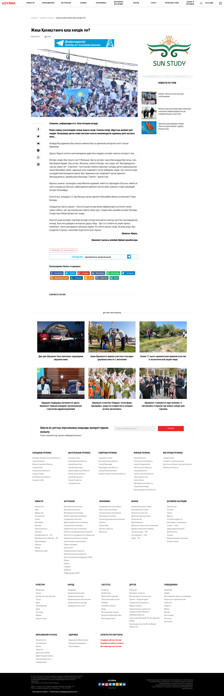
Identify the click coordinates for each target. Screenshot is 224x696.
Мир (36, 510)
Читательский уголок (110, 600)
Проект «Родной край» (139, 600)
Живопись (40, 590)
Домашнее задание (109, 596)
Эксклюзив (168, 615)
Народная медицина (77, 643)
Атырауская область (41, 471)
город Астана (74, 458)
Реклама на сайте (40, 692)
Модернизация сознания (177, 538)
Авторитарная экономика (110, 513)
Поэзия (170, 510)
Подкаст (167, 606)
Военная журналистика (111, 615)
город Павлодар (105, 464)
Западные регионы (41, 453)
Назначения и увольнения (75, 542)
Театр (38, 600)
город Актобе (38, 480)
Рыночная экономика (108, 510)
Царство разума (43, 653)
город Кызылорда (141, 487)
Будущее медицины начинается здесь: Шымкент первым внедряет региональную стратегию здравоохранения (61, 406)
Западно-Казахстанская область (46, 458)
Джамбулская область (143, 483)
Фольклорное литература (140, 596)
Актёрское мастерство (45, 596)
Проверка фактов (136, 615)
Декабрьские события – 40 (46, 538)
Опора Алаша (172, 542)
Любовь (104, 603)
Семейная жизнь (108, 606)
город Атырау (38, 474)
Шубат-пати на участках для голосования (171, 95)
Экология (168, 622)
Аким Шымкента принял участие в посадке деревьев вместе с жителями (111, 358)
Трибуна (67, 570)
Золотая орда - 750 (139, 532)
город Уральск (38, 461)
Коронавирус (74, 646)
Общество (39, 513)
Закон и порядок (190, 3)
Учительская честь (44, 659)
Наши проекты (41, 529)
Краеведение (137, 523)
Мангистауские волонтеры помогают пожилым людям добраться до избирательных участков (174, 111)
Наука (38, 646)
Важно (83, 3)
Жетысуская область (143, 468)
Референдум (56, 250)
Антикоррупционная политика (112, 519)
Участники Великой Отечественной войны (144, 619)
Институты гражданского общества (79, 535)
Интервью (39, 523)
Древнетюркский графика (142, 529)
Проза (169, 513)
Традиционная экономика (110, 507)
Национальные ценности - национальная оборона (140, 610)
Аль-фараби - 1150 (139, 535)
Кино (38, 603)
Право (66, 561)
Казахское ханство (139, 513)
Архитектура (41, 619)
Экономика (101, 3)
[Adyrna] (10, 3)
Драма (170, 516)
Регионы (167, 619)
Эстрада (39, 612)
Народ (136, 3)
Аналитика (103, 526)
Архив (37, 548)
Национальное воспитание (79, 600)
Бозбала (105, 590)
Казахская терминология (175, 600)
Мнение (38, 526)
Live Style (106, 585)
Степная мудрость (175, 519)
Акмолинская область (77, 461)
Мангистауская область (42, 464)
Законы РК (68, 548)
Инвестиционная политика (75, 516)
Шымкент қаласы (47, 18)
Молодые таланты (137, 593)
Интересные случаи (109, 612)
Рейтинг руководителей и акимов (78, 532)
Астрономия (41, 643)
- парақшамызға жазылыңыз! (91, 256)
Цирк (38, 609)
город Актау (37, 468)
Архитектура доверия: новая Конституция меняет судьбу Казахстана (171, 126)
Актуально (66, 3)
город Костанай (105, 458)
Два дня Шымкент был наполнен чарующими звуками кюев (60, 358)
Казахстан (39, 507)
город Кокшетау (75, 464)
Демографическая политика (76, 523)
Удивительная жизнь (44, 656)
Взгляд (167, 612)
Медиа (38, 615)
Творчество (172, 507)
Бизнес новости (106, 529)
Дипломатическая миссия (75, 554)
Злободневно (48, 3)
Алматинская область (143, 461)
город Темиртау (75, 480)
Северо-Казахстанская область (112, 474)
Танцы (38, 593)
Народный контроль (107, 516)
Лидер (167, 593)
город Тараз (139, 480)
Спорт (154, 3)
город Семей (168, 458)
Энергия (39, 650)
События (168, 603)
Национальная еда (76, 596)
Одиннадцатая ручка (175, 529)
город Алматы (140, 458)
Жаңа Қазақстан (69, 250)
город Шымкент (140, 471)
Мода (103, 609)
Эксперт (38, 532)
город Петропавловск (108, 471)
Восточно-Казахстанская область (177, 464)
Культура (40, 585)
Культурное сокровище (176, 523)
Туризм (102, 523)
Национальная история (141, 507)
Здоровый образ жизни (78, 640)
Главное (67, 567)
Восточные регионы (173, 453)
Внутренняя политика (73, 507)
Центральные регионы (79, 453)
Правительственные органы (76, 538)
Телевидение (41, 606)
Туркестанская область (144, 474)
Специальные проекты (139, 603)
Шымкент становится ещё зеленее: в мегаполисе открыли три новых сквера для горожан (163, 406)
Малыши (133, 590)
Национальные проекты (74, 551)
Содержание (41, 662)
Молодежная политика (73, 513)
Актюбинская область (41, 477)
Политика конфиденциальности (63, 692)
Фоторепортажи (108, 619)
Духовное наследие (118, 3)
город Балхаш (74, 483)
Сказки (170, 535)
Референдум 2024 (72, 573)
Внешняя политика (72, 510)
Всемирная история (139, 510)
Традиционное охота (76, 606)
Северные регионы (108, 453)
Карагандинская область (79, 471)
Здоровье (168, 590)
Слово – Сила (172, 526)
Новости (31, 3)
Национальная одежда (77, 603)
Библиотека (172, 532)
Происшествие (172, 3)
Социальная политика (73, 526)
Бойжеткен (106, 593)
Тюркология (136, 519)
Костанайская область (108, 461)
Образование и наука (46, 635)
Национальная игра (76, 593)
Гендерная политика (72, 519)
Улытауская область (77, 474)
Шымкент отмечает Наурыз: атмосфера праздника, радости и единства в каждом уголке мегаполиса (112, 406)
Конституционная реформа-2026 (78, 557)
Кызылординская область (145, 490)
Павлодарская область (108, 468)
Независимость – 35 (43, 535)
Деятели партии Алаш (140, 516)
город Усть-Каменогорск (173, 461)
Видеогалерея (135, 606)
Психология (41, 640)
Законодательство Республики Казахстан (142, 625)
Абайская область (171, 468)
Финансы (103, 532)
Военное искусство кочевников (144, 526)
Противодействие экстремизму (177, 596)
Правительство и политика (75, 529)
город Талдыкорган (142, 464)
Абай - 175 (135, 538)
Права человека (70, 545)
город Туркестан (141, 477)
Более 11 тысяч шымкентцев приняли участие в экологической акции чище (163, 358)
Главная (34, 18)
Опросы (38, 545)
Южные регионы (142, 453)
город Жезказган (75, 477)
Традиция (72, 590)
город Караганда (75, 468)
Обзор (166, 609)
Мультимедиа (40, 542)
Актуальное (40, 516)
